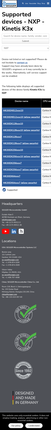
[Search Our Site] (23, 3)
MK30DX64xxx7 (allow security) (20, 183)
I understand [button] (33, 426)
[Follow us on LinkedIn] (14, 231)
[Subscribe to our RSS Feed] (21, 231)
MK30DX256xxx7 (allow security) (20, 170)
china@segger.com (9, 294)
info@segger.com (9, 220)
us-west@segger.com (10, 275)
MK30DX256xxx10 (13, 150)
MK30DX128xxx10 (13, 124)
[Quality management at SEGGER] (25, 313)
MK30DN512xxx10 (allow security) (21, 117)
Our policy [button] (15, 426)
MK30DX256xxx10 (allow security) (21, 156)
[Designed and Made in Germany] (25, 397)
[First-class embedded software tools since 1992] (25, 369)
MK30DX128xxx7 (12, 137)
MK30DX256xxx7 (12, 163)
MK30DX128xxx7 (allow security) (20, 143)
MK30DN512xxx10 (13, 110)
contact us (22, 63)
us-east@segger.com (10, 260)
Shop (43, 3)
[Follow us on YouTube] (5, 231)
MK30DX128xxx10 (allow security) (21, 130)
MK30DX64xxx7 (11, 176)
